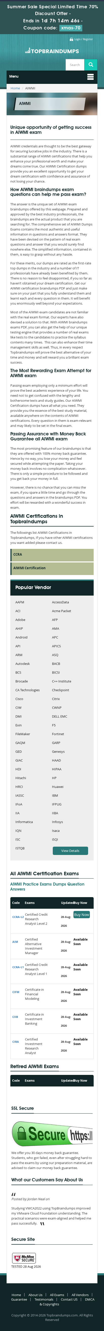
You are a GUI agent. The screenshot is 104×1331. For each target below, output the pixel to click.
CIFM (15, 992)
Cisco (19, 699)
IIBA (55, 813)
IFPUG (56, 804)
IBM (55, 796)
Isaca (56, 831)
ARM (18, 655)
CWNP (57, 708)
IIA (17, 813)
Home (15, 88)
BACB (56, 664)
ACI (17, 611)
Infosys (57, 822)
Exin (18, 725)
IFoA (18, 804)
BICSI (56, 673)
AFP (55, 620)
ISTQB (19, 848)
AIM (15, 942)
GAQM (20, 743)
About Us (35, 1295)
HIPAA (56, 769)
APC (55, 638)
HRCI (19, 787)
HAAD (56, 761)
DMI (18, 717)
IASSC (19, 796)
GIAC (19, 761)
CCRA (17, 554)
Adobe (20, 620)
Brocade (21, 681)
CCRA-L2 (18, 917)
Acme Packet (61, 611)
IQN (18, 831)
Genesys (58, 752)
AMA (55, 629)
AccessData (60, 602)
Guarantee (19, 1299)
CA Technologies (27, 690)
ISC (17, 840)
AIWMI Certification (29, 568)
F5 (54, 725)
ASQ (55, 655)
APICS (56, 646)
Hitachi (20, 778)
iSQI (55, 840)
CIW (18, 708)
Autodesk (22, 664)
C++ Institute (61, 681)
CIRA (15, 1042)
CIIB (15, 1017)
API (17, 646)
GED (18, 752)
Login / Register (83, 39)
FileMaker (22, 734)
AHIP (19, 629)
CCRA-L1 (18, 967)
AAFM (19, 602)
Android (21, 638)
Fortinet (58, 734)
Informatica (24, 822)
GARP (56, 743)
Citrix (56, 699)
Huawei (57, 787)
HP (54, 778)
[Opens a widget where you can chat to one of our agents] (69, 1302)
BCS (18, 673)
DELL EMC (59, 717)
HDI (18, 769)
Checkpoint (60, 690)
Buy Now (81, 914)
